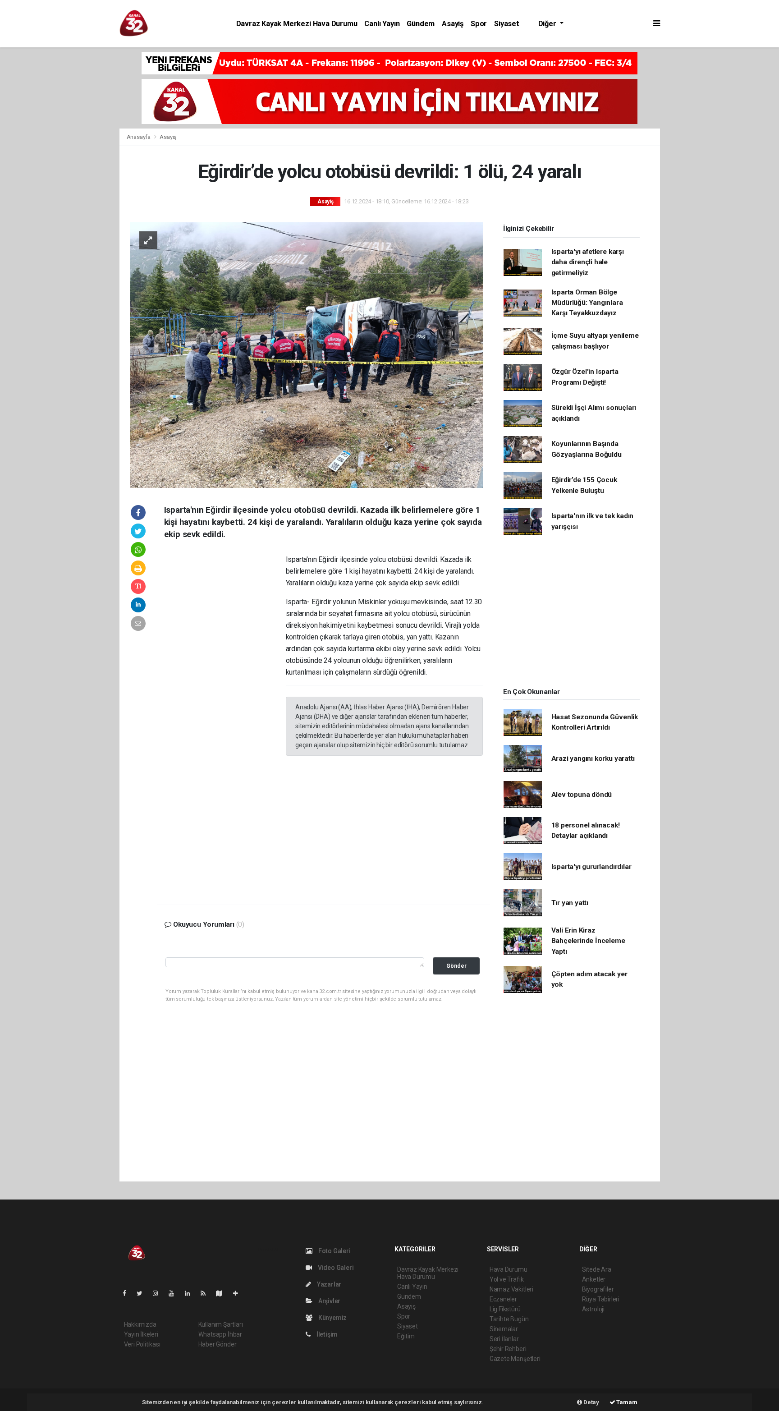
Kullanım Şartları (220, 1324)
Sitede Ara (596, 1269)
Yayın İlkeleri (141, 1334)
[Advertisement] (58, 186)
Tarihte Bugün (509, 1319)
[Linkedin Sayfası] (191, 1293)
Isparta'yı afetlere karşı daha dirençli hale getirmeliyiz (587, 262)
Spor (479, 23)
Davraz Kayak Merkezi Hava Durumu (296, 23)
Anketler (593, 1279)
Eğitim (406, 1336)
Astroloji (593, 1309)
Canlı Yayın (381, 23)
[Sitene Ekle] (239, 1293)
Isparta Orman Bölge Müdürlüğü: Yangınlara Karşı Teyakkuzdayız (587, 302)
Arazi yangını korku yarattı (593, 758)
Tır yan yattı (570, 903)
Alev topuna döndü (581, 795)
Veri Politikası (142, 1344)
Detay (590, 1402)
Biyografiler (598, 1289)
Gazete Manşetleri (515, 1358)
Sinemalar (504, 1329)
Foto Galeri (334, 1251)
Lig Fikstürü (505, 1309)
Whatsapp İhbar (220, 1334)
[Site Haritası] (222, 1293)
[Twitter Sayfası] (143, 1293)
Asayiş (452, 23)
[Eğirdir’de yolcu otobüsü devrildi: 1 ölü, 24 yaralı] (306, 354)
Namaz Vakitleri (511, 1289)
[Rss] (207, 1293)
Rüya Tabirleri (600, 1299)
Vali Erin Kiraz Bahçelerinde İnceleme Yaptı (588, 941)
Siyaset (506, 23)
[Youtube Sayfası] (175, 1293)
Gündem (421, 23)
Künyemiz (332, 1317)
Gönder (456, 965)
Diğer (548, 23)
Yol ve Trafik (507, 1279)
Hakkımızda (140, 1324)
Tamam (626, 1402)
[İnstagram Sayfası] (159, 1293)
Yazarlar (328, 1284)
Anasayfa (139, 136)
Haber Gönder (217, 1344)
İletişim (326, 1334)
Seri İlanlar (504, 1338)
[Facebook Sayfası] (128, 1293)
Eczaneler (503, 1299)
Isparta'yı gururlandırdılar (591, 867)
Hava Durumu (508, 1269)
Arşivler (328, 1301)
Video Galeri (334, 1267)
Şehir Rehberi (508, 1348)
